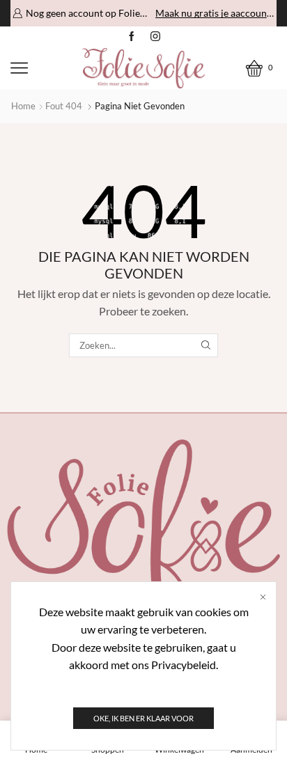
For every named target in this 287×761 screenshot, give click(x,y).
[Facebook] (132, 36)
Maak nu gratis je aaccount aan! (214, 13)
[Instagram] (155, 36)
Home (23, 105)
